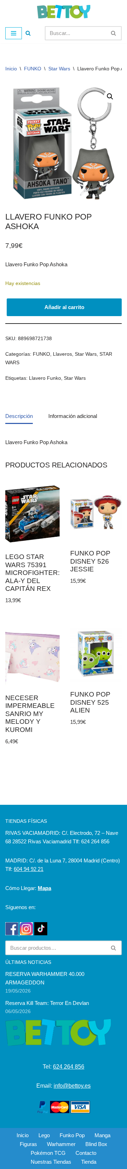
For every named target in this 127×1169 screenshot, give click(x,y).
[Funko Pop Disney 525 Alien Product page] (96, 653)
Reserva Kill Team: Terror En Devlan (47, 1003)
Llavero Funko (45, 378)
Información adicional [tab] (72, 416)
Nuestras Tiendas (51, 1162)
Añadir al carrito (64, 307)
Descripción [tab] (19, 416)
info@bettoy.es (72, 1086)
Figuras (28, 1144)
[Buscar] (28, 33)
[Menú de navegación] (13, 33)
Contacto (85, 1153)
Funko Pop (72, 1135)
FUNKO (32, 68)
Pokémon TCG (48, 1153)
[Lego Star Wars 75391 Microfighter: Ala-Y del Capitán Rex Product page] (32, 514)
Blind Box (96, 1144)
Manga (102, 1135)
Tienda (88, 1162)
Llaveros (62, 354)
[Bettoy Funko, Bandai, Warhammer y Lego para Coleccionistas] (63, 11)
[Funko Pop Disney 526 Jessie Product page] (96, 512)
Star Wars (59, 68)
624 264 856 (68, 1067)
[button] (110, 96)
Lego (44, 1135)
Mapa (44, 888)
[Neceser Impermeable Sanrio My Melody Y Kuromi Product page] (32, 655)
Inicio (11, 68)
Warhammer (61, 1144)
